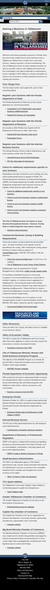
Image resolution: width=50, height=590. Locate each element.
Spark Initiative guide (15, 492)
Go (2, 20)
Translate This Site (36, 578)
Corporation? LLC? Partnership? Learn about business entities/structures (24, 110)
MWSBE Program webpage (17, 369)
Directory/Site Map (25, 576)
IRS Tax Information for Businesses (20, 161)
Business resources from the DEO (20, 392)
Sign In (47, 1)
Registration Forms (14, 138)
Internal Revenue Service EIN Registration (23, 157)
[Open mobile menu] (46, 4)
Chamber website (14, 524)
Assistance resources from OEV (19, 348)
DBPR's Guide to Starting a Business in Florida (25, 454)
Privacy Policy (12, 578)
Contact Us (25, 573)
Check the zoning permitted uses (19, 259)
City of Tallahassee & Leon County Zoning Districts (26, 265)
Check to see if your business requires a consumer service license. (26, 211)
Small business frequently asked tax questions (24, 430)
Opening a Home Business (17, 230)
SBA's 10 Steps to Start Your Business (22, 477)
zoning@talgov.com (10, 253)
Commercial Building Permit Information (22, 307)
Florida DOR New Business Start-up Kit (22, 134)
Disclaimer (23, 578)
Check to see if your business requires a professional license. (27, 198)
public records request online (36, 271)
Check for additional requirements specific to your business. (26, 192)
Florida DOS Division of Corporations (21, 115)
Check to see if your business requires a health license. (25, 205)
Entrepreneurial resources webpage (20, 507)
